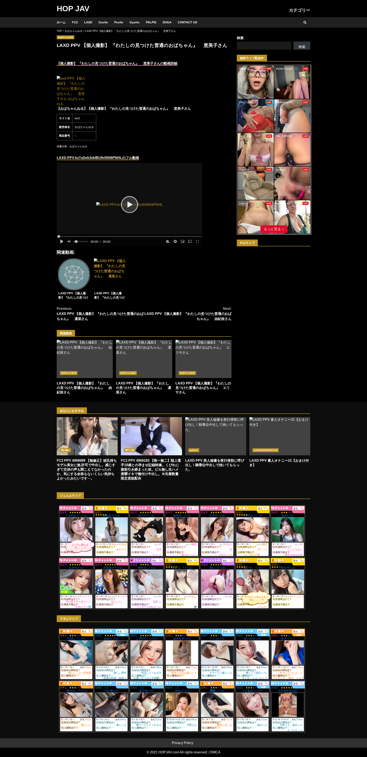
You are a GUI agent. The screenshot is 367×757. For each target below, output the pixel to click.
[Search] (304, 22)
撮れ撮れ (65, 450)
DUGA (167, 22)
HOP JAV (73, 8)
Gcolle (103, 22)
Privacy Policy (182, 743)
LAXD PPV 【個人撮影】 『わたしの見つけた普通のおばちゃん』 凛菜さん (100, 314)
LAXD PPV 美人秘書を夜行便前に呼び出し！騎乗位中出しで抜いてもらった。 (215, 436)
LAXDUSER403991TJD (266, 450)
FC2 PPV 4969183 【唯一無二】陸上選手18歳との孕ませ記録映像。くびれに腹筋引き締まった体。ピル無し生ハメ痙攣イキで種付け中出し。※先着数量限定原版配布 (151, 436)
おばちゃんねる (65, 37)
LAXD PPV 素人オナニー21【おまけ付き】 (279, 436)
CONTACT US (187, 22)
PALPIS (151, 22)
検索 (240, 38)
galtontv (194, 450)
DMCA (215, 752)
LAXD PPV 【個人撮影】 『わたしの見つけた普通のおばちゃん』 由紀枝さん (187, 314)
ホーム (61, 22)
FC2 (75, 22)
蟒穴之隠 (129, 450)
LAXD (88, 22)
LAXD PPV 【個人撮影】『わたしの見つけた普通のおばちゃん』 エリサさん (203, 359)
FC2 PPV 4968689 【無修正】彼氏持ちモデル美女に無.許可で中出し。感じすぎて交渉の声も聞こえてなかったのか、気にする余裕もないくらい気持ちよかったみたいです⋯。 (87, 436)
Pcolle (118, 22)
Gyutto (135, 22)
